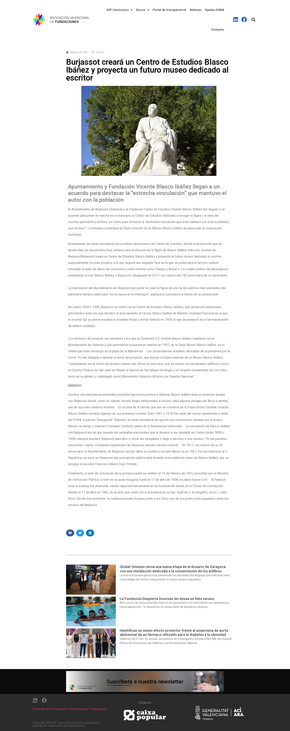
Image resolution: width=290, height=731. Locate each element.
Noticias (195, 10)
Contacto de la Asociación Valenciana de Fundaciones (70, 709)
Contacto (217, 29)
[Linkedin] (236, 19)
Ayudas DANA (214, 10)
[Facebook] (244, 19)
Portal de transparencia (169, 10)
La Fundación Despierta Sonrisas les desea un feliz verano (167, 599)
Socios (140, 10)
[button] (70, 533)
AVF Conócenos (118, 10)
